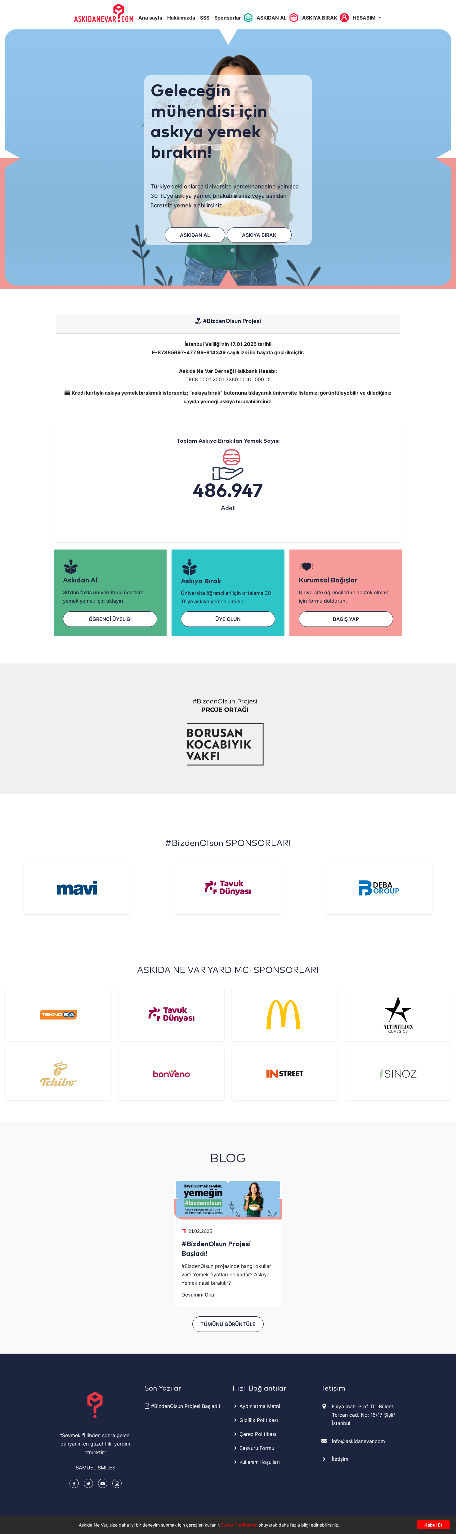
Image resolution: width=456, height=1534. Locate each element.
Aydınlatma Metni (259, 1406)
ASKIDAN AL (272, 18)
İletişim (340, 1459)
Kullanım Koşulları (259, 1462)
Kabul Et (433, 1524)
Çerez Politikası (257, 1434)
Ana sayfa (150, 18)
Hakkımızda (181, 18)
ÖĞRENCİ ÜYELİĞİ (110, 619)
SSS (204, 18)
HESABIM (365, 18)
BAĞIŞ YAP (346, 619)
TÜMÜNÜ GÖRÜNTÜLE (228, 1324)
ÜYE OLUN (228, 619)
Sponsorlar (227, 18)
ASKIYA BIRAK (319, 18)
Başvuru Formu (256, 1448)
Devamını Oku (197, 1295)
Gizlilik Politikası (258, 1420)
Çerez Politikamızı (239, 1524)
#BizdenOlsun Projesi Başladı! (185, 1406)
